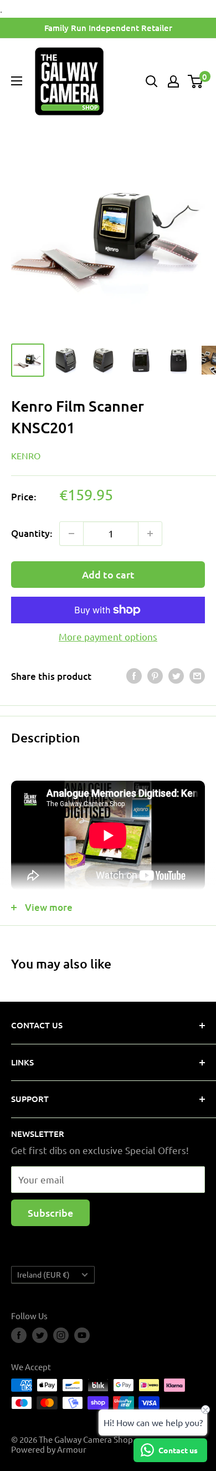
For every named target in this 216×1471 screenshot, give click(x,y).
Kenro (25, 455)
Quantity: (32, 533)
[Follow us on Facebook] (19, 1335)
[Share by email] (197, 676)
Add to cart (108, 574)
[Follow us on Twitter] (40, 1335)
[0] (196, 81)
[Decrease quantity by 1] (71, 533)
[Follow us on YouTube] (82, 1335)
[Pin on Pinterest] (155, 676)
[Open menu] (16, 80)
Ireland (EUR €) (43, 1274)
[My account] (173, 81)
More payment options (108, 636)
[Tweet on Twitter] (176, 676)
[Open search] (152, 81)
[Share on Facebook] (134, 676)
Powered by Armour (48, 1449)
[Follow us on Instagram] (61, 1335)
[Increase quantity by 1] (150, 533)
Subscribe (50, 1212)
